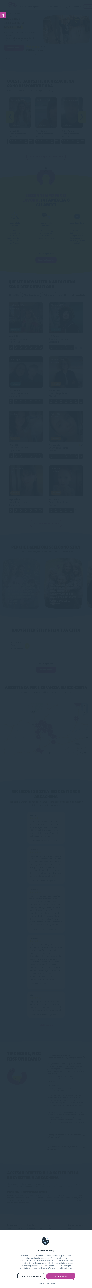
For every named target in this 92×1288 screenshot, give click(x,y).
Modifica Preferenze (31, 1276)
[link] (3, 15)
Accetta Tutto (60, 1276)
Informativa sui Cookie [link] (46, 1284)
